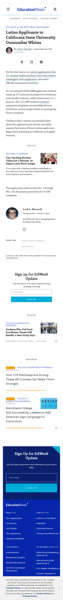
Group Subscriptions (15, 563)
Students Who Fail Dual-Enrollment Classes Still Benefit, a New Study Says (20, 332)
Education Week (43, 213)
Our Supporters (13, 533)
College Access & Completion (32, 241)
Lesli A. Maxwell (24, 49)
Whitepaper (12, 370)
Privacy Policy (13, 588)
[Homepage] (31, 9)
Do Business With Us (47, 547)
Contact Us (42, 513)
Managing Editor (29, 213)
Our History (11, 523)
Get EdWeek (12, 547)
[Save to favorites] (31, 62)
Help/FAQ (40, 523)
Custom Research (45, 573)
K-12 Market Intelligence (47, 568)
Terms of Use (43, 593)
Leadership (15, 18)
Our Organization (14, 518)
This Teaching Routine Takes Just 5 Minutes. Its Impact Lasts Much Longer (20, 160)
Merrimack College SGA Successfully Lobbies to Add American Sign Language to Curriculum (28, 415)
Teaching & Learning (49, 18)
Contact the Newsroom (47, 533)
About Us (11, 513)
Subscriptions (12, 552)
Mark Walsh (11, 341)
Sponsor (10, 403)
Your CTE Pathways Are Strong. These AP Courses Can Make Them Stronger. (30, 379)
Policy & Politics (30, 18)
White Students (27, 247)
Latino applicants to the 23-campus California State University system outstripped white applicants (31, 75)
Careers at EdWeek (15, 539)
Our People (11, 528)
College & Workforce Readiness (28, 27)
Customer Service (44, 528)
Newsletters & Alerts (15, 557)
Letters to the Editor (46, 518)
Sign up (31, 488)
